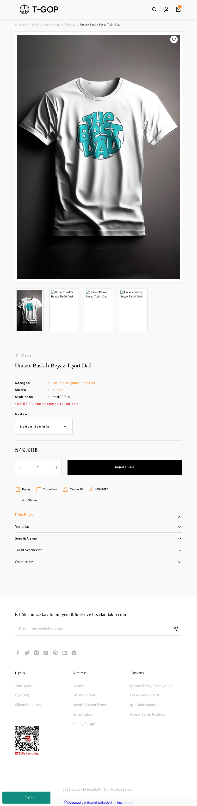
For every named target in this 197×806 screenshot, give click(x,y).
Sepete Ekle (124, 467)
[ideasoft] (73, 802)
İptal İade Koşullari (144, 705)
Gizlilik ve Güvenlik (145, 695)
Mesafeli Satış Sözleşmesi (151, 686)
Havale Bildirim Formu (90, 705)
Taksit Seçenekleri (29, 550)
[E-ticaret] (98, 803)
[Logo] (50, 9)
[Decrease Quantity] (20, 467)
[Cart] (178, 9)
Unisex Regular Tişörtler (75, 383)
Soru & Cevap (26, 538)
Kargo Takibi (82, 714)
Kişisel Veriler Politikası (148, 714)
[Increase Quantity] (57, 467)
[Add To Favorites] (174, 39)
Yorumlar (22, 526)
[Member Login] (166, 9)
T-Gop (30, 798)
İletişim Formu (84, 695)
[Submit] (175, 629)
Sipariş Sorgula (85, 724)
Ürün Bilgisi (24, 515)
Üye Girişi (22, 695)
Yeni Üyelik (23, 686)
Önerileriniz (24, 562)
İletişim (78, 686)
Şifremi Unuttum (28, 705)
